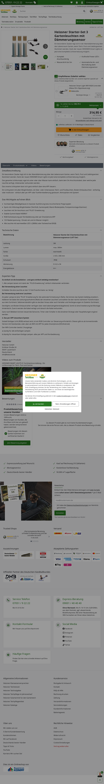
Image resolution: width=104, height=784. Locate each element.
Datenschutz (48, 409)
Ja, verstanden (38, 404)
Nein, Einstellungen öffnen (65, 404)
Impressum (56, 409)
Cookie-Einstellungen (63, 396)
